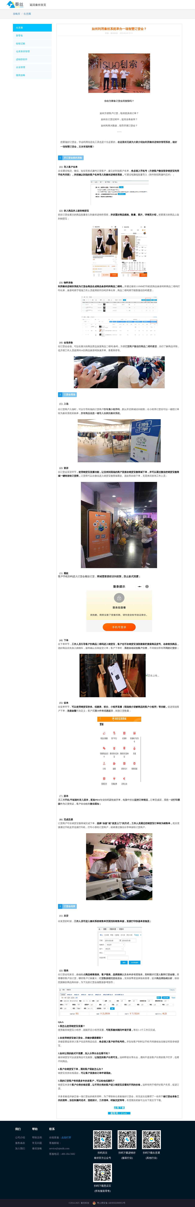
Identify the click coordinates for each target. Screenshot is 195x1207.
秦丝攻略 (37, 1148)
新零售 (19, 35)
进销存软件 (21, 59)
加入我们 (20, 1148)
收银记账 (20, 43)
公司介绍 (20, 1137)
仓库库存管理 (23, 51)
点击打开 (66, 1137)
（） (119, 1113)
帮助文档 (37, 1137)
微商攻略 (20, 75)
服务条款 (20, 1143)
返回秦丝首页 (38, 4)
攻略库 (16, 13)
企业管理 (20, 67)
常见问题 (37, 1143)
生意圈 (27, 13)
